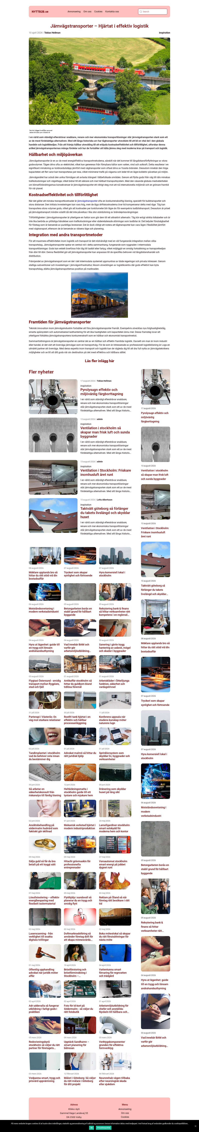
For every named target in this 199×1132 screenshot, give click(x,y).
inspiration (164, 32)
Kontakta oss (112, 11)
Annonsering (74, 11)
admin (100, 419)
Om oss (87, 11)
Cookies (98, 11)
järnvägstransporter (87, 201)
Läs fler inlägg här (99, 361)
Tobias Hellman (52, 32)
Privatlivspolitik (103, 1128)
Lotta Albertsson (104, 500)
